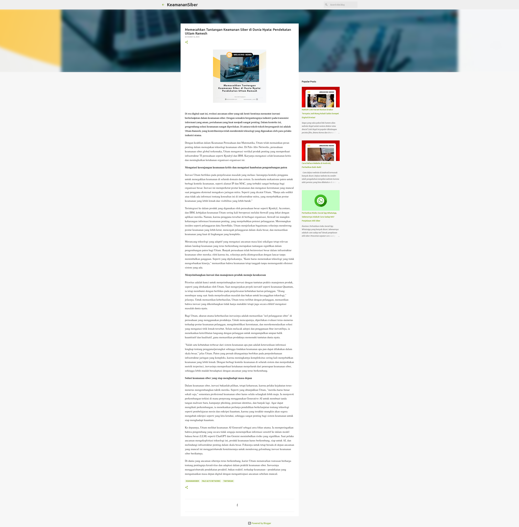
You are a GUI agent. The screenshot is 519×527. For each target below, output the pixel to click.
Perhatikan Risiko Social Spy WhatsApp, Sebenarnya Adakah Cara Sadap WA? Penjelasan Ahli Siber (319, 217)
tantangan (228, 481)
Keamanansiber (192, 481)
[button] (186, 42)
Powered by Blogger (261, 523)
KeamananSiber (182, 4)
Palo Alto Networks (211, 481)
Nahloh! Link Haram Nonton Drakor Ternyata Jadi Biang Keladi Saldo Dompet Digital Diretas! (320, 114)
